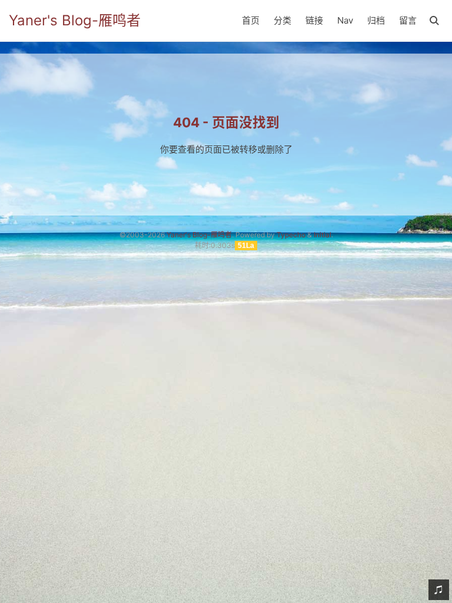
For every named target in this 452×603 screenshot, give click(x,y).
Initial (322, 234)
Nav (345, 20)
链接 (314, 20)
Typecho (291, 234)
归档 (376, 20)
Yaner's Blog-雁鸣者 (75, 20)
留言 (408, 20)
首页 (251, 20)
